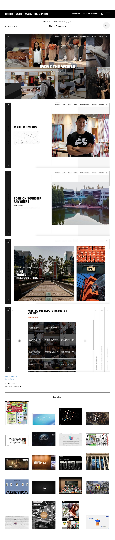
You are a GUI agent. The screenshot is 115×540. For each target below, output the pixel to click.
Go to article (11, 384)
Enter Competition (41, 13)
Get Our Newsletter (90, 14)
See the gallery (12, 387)
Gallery (19, 13)
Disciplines (9, 13)
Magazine (28, 13)
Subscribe (76, 14)
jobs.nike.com (10, 379)
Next (15, 26)
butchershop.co (11, 376)
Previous (8, 26)
